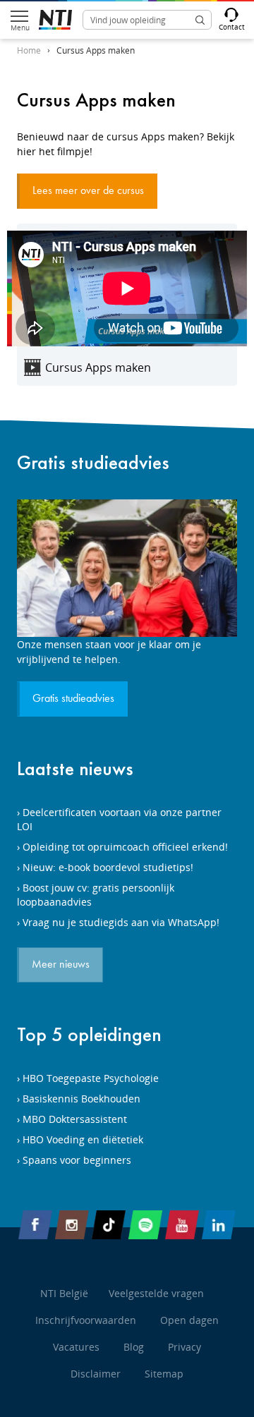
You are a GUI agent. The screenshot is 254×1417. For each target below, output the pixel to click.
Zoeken (200, 20)
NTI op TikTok (109, 1227)
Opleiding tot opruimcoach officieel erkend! (125, 846)
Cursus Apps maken (95, 50)
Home (29, 50)
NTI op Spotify (145, 1227)
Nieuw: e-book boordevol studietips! (108, 867)
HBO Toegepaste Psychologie (91, 1078)
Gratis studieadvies (93, 462)
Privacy (184, 1347)
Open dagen (189, 1320)
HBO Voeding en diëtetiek (83, 1139)
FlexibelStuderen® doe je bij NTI (55, 20)
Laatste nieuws (75, 768)
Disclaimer (96, 1373)
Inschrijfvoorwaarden (85, 1320)
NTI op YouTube (182, 1227)
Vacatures (76, 1347)
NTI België (64, 1293)
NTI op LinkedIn (219, 1227)
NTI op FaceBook (35, 1227)
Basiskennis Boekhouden (81, 1098)
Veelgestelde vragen (156, 1293)
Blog (133, 1347)
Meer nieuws (61, 965)
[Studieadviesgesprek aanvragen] (127, 568)
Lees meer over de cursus (88, 191)
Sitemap (164, 1373)
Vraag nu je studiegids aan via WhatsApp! (121, 922)
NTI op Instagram (72, 1227)
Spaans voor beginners (77, 1160)
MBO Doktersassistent (75, 1119)
